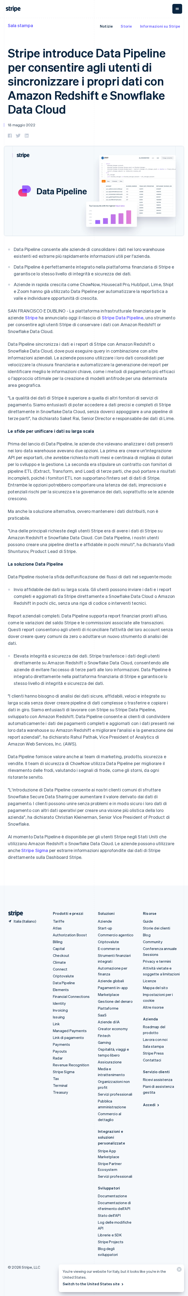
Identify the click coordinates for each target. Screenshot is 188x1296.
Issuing (59, 1017)
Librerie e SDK (110, 1234)
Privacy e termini (157, 961)
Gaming (104, 1042)
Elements (61, 989)
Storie (126, 26)
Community (153, 941)
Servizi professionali (115, 1094)
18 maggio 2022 (21, 124)
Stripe (31, 317)
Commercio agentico (116, 934)
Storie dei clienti (156, 928)
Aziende (105, 921)
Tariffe (58, 921)
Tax (56, 1078)
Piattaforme (108, 1008)
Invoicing (60, 1010)
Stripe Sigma (34, 850)
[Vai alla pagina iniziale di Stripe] (13, 913)
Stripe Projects (110, 1241)
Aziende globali (111, 980)
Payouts (60, 1051)
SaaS (102, 1015)
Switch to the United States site (91, 1283)
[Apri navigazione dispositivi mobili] (177, 9)
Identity (59, 1003)
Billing (57, 941)
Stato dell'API (109, 1215)
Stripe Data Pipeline (122, 317)
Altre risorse (153, 1007)
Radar (58, 1058)
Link (56, 1023)
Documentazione (112, 1195)
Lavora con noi (155, 1039)
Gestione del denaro (115, 1001)
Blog (147, 934)
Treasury (60, 1092)
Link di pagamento (68, 1037)
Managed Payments (70, 1030)
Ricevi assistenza (157, 1079)
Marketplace (108, 994)
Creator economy (113, 1028)
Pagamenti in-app (113, 987)
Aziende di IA (109, 1021)
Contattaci (152, 1060)
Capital (59, 948)
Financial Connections (71, 996)
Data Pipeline (64, 982)
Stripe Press (153, 1053)
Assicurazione (110, 1061)
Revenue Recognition (71, 1064)
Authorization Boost (70, 934)
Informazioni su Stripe (160, 26)
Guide (148, 921)
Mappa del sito (155, 987)
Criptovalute (63, 975)
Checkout (61, 955)
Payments (61, 1044)
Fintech (104, 1035)
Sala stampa (20, 25)
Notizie (106, 26)
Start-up (105, 928)
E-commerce (109, 948)
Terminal (60, 1085)
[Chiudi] (178, 1270)
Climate (59, 962)
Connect (60, 969)
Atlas (57, 928)
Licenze (149, 980)
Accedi (149, 1104)
